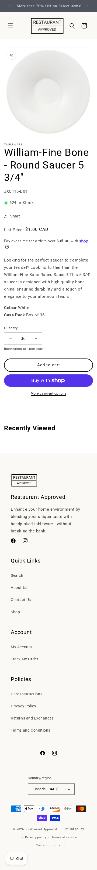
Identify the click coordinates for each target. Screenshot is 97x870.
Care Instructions (26, 694)
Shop (15, 612)
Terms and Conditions (30, 730)
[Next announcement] (87, 6)
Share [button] (15, 216)
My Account (21, 647)
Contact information (51, 845)
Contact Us (21, 599)
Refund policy (74, 829)
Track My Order (24, 659)
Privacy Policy (23, 706)
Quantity (11, 328)
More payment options (48, 393)
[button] (11, 26)
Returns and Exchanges (32, 718)
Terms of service (64, 837)
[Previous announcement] (10, 6)
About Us (19, 587)
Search (17, 575)
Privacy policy (35, 837)
